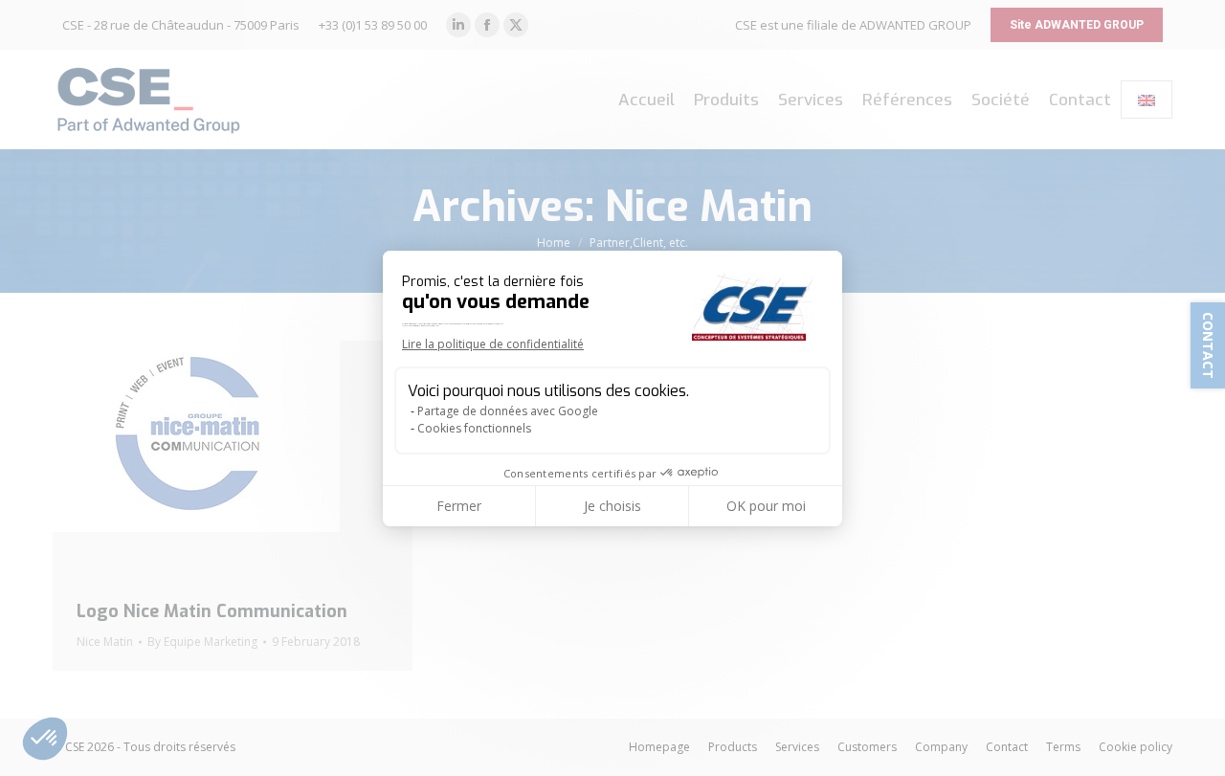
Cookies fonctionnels (474, 428)
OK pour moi (766, 506)
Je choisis (612, 506)
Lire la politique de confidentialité (493, 344)
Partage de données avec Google (507, 411)
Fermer (458, 506)
